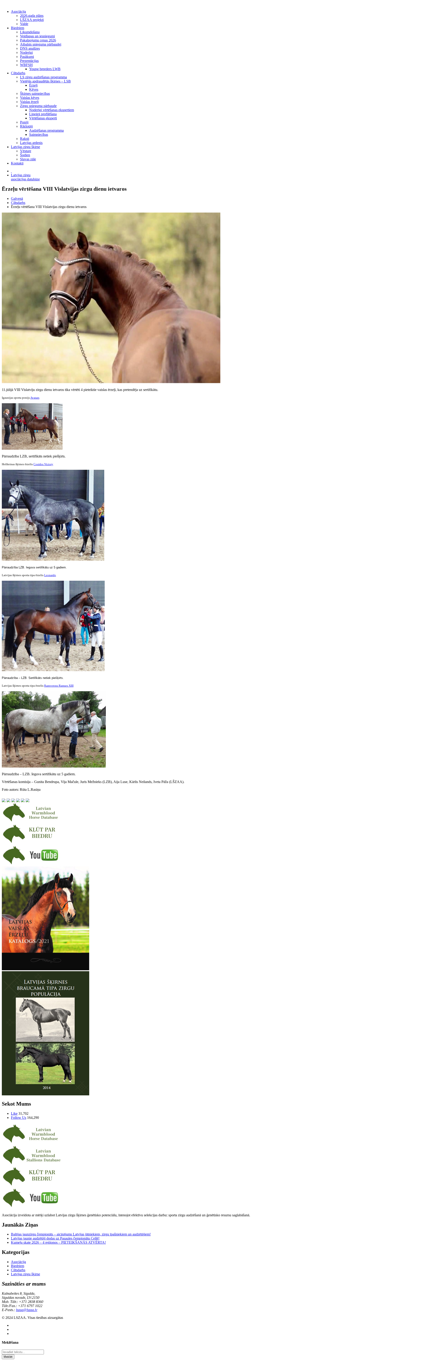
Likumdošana (30, 32)
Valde (24, 24)
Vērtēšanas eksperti (43, 118)
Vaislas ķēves (29, 98)
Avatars (34, 397)
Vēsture (25, 151)
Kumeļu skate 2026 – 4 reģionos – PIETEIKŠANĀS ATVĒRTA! (58, 1242)
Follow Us (18, 1118)
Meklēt (8, 1356)
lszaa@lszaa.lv (26, 1310)
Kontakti (17, 163)
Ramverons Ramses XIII (59, 685)
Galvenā (17, 198)
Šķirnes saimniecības (35, 93)
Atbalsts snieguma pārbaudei (40, 44)
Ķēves (33, 89)
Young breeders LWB (45, 69)
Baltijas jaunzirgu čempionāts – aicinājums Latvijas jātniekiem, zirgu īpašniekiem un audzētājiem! (81, 1234)
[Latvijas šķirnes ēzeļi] (32, 1164)
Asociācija (18, 11)
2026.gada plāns (31, 16)
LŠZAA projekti (32, 20)
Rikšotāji (26, 126)
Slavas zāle (28, 159)
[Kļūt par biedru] (32, 843)
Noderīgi (26, 52)
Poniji (24, 122)
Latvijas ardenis (31, 143)
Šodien (25, 155)
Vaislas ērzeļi (29, 102)
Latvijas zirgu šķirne (25, 147)
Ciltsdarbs (18, 73)
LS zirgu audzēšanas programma (43, 77)
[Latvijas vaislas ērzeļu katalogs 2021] (45, 969)
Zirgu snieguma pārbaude (38, 106)
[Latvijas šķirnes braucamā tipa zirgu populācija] (45, 1094)
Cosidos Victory (43, 464)
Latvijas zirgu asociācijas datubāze (25, 177)
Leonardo (50, 575)
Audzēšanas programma (46, 130)
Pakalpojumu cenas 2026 (38, 40)
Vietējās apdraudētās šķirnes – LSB (45, 81)
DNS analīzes (30, 48)
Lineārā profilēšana (43, 114)
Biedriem (17, 28)
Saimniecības (38, 134)
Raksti (24, 139)
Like (14, 1113)
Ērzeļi (33, 85)
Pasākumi (27, 57)
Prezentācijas (29, 61)
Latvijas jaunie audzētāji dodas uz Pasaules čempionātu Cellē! (55, 1238)
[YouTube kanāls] (32, 864)
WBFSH (26, 65)
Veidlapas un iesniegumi (37, 36)
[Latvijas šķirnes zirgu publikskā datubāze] (32, 821)
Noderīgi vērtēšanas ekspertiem (51, 110)
